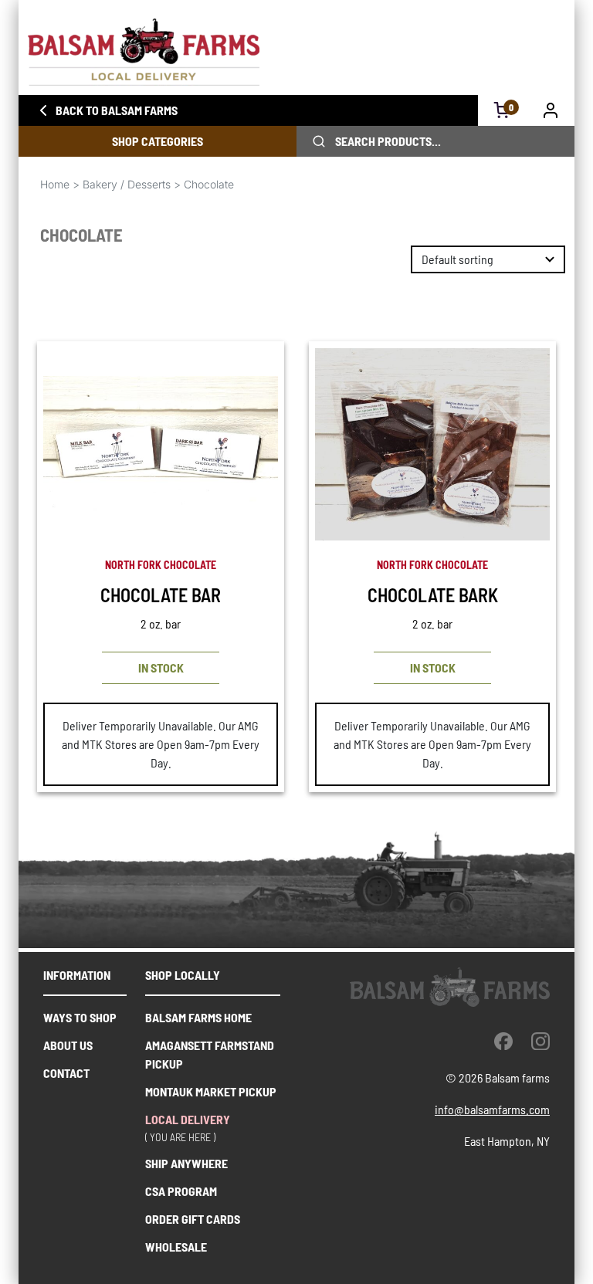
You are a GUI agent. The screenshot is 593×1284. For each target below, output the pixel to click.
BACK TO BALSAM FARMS (117, 110)
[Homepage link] (296, 52)
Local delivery (187, 1119)
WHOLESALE (176, 1246)
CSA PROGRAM (181, 1191)
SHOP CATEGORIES (157, 141)
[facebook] (503, 1041)
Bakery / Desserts (127, 184)
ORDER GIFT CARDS (192, 1218)
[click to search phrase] (319, 141)
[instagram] (540, 1041)
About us (68, 1045)
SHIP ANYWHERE (186, 1163)
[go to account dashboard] (551, 110)
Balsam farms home (198, 1017)
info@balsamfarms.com (492, 1109)
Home (54, 184)
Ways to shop (80, 1017)
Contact (66, 1072)
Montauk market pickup (210, 1091)
